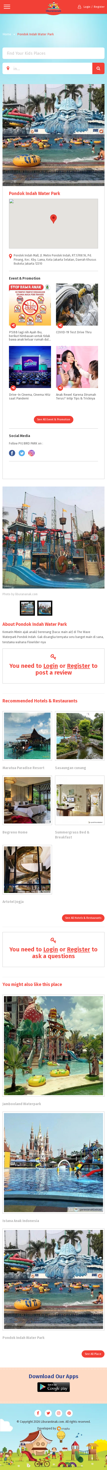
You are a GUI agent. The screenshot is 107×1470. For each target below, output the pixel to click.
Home (6, 34)
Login (87, 6)
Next (94, 537)
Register (99, 6)
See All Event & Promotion (53, 419)
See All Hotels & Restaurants (83, 918)
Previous (12, 537)
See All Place (93, 1354)
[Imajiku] (63, 1428)
